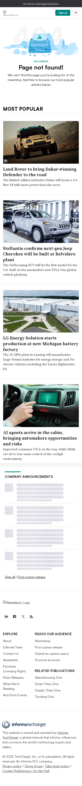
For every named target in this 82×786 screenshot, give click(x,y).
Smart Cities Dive (47, 684)
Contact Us (11, 654)
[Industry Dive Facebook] (14, 617)
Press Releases (13, 677)
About (7, 641)
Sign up (63, 12)
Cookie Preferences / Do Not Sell (25, 771)
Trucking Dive (44, 697)
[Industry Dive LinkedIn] (6, 617)
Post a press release (31, 577)
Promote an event (47, 660)
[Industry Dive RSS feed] (31, 617)
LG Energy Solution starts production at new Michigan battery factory (40, 343)
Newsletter (10, 660)
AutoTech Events (15, 695)
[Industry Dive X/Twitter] (23, 617)
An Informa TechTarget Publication (41, 3)
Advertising (42, 641)
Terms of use (33, 766)
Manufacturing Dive (48, 677)
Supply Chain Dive (48, 690)
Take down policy (57, 766)
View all (10, 577)
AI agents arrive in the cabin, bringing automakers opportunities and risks (40, 438)
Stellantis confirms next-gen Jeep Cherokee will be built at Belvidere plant (39, 254)
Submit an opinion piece (52, 654)
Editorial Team (13, 647)
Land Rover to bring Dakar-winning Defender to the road (39, 172)
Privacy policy (12, 766)
